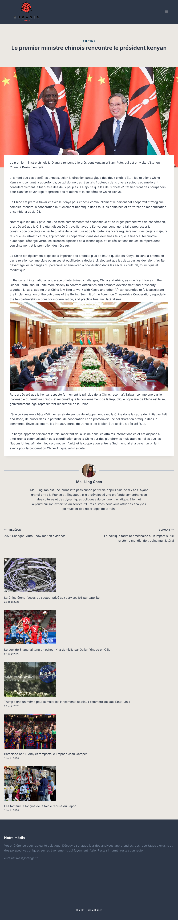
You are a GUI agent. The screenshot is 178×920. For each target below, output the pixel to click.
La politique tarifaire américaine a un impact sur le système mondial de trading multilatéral (139, 535)
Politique (89, 41)
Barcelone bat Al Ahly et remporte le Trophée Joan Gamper (45, 754)
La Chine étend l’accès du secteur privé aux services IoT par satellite (52, 597)
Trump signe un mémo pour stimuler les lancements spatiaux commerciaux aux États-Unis (67, 702)
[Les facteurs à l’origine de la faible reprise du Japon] (89, 783)
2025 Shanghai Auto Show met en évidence (35, 533)
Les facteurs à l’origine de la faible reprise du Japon (40, 806)
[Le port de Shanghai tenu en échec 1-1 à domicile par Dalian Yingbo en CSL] (89, 627)
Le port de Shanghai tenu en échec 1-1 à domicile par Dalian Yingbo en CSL (57, 649)
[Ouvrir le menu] (166, 12)
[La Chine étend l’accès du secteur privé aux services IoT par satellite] (89, 575)
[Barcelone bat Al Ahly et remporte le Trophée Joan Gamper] (89, 731)
